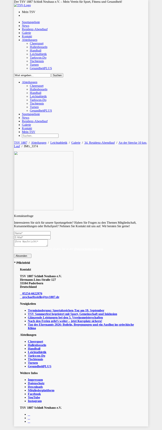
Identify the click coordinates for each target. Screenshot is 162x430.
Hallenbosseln (37, 345)
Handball (34, 348)
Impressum (35, 379)
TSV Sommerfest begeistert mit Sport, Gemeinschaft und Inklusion (72, 314)
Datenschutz (36, 383)
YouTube (34, 397)
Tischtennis (35, 359)
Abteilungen (38, 142)
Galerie (75, 142)
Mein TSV (28, 131)
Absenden (22, 255)
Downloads (35, 386)
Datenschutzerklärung (88, 249)
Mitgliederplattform (41, 390)
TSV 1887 (20, 142)
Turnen (33, 362)
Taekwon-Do (36, 355)
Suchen (57, 75)
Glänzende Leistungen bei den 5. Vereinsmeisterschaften (65, 317)
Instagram (35, 401)
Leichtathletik (58, 142)
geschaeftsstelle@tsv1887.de (40, 297)
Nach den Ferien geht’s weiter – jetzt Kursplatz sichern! (65, 321)
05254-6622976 (32, 293)
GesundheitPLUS (39, 366)
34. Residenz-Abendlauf (99, 142)
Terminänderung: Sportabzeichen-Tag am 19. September (66, 310)
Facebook (34, 394)
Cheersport (35, 341)
